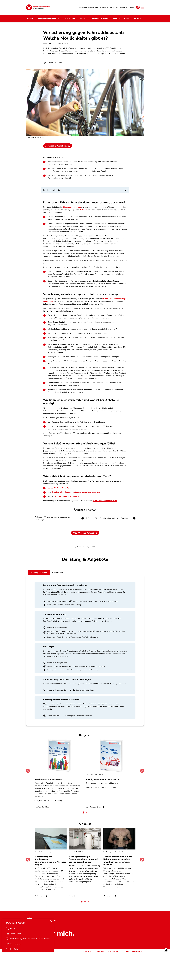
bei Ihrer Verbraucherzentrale (66, 496)
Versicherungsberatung (54, 614)
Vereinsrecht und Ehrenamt (48, 779)
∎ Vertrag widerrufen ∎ (133, 951)
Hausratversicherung (72, 207)
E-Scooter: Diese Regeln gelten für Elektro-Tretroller (107, 518)
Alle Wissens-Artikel (83, 533)
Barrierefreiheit (114, 951)
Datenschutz (86, 951)
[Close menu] (51, 921)
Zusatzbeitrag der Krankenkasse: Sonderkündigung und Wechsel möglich (50, 860)
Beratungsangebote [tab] (39, 573)
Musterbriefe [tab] (57, 573)
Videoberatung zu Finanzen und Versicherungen (67, 679)
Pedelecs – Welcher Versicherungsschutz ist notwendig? (52, 518)
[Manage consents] (166, 950)
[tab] (83, 812)
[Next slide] (142, 771)
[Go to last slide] (28, 771)
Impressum (100, 951)
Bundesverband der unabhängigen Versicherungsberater (76, 492)
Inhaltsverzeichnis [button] (51, 190)
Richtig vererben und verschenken (103, 779)
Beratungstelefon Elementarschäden (61, 699)
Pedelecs (83, 210)
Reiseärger (48, 646)
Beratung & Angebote (56, 145)
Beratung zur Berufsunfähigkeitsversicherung (65, 585)
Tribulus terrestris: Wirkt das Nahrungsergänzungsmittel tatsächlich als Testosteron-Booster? (117, 860)
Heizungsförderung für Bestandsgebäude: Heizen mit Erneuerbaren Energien (83, 859)
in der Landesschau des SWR (105, 500)
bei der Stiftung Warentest (59, 488)
